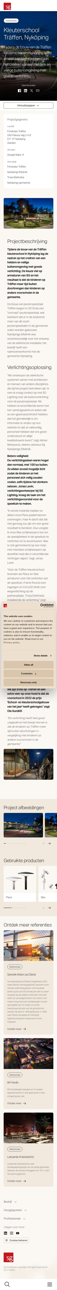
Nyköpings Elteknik (17, 172)
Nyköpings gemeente (18, 182)
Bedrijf (8, 1201)
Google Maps (15, 155)
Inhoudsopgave (26, 105)
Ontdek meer (14, 1029)
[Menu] (49, 1284)
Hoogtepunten (13, 1210)
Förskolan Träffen (16, 166)
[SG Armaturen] (7, 6)
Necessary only (28, 682)
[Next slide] (49, 843)
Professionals (12, 1218)
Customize (27, 673)
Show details (41, 655)
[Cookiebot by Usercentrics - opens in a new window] (41, 606)
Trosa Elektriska (15, 177)
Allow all (28, 664)
